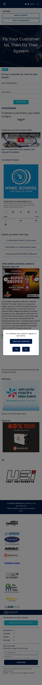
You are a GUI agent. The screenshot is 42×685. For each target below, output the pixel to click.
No (26, 349)
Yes (16, 349)
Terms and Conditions (21, 341)
